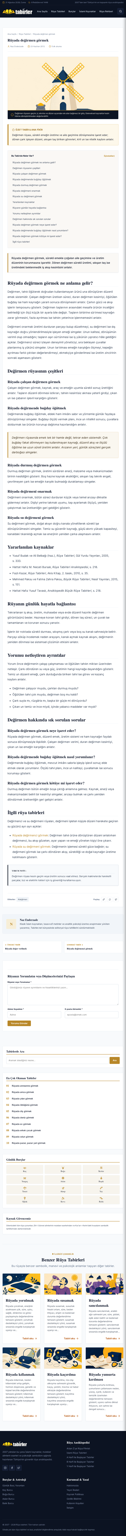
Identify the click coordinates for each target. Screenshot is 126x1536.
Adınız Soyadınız (16, 1009)
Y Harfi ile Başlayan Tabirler (80, 1466)
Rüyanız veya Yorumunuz (20, 982)
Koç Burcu (7, 1490)
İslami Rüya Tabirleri (77, 1452)
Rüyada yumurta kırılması (102, 1377)
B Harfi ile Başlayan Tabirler (80, 1461)
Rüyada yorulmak (20, 1300)
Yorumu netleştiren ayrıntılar (26, 213)
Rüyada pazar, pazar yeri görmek (28, 1143)
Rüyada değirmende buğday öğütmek (32, 179)
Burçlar (72, 11)
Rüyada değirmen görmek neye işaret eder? (35, 224)
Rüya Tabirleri (58, 11)
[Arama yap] (120, 11)
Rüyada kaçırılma (61, 1374)
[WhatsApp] (109, 899)
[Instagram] (5, 1468)
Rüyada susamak (60, 1300)
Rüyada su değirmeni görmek (27, 196)
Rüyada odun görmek (22, 1136)
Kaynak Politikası (75, 1494)
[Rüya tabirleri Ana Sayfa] (17, 11)
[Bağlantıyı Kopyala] (103, 899)
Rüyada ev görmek (21, 1124)
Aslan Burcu (8, 1498)
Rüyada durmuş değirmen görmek (30, 185)
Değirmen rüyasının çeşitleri (26, 168)
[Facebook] (12, 1468)
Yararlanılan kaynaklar (24, 202)
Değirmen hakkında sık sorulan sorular (32, 219)
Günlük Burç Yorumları (13, 1485)
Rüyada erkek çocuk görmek (26, 1130)
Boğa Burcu (8, 1494)
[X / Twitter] (116, 899)
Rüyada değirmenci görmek (30, 835)
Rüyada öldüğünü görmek (25, 1105)
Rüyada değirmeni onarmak (26, 190)
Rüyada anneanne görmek (25, 1085)
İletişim (70, 1507)
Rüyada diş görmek (22, 1111)
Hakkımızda (73, 1485)
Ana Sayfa (42, 11)
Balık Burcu (8, 1503)
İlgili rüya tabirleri (21, 241)
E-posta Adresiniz (74, 1009)
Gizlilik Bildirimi (74, 1498)
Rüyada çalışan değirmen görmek (29, 173)
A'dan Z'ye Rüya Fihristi (78, 1448)
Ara (114, 1060)
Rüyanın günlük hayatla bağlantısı (29, 207)
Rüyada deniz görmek (23, 1117)
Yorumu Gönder (19, 1023)
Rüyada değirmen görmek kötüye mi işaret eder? (37, 236)
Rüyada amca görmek (23, 1092)
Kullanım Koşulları (75, 1503)
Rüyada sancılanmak (99, 1302)
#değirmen (22, 899)
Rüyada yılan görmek (22, 1098)
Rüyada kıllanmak (20, 1374)
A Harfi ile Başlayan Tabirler (80, 1457)
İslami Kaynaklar (87, 11)
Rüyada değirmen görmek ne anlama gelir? (34, 162)
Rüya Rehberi (106, 11)
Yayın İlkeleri (73, 1490)
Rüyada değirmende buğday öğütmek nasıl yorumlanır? (40, 230)
